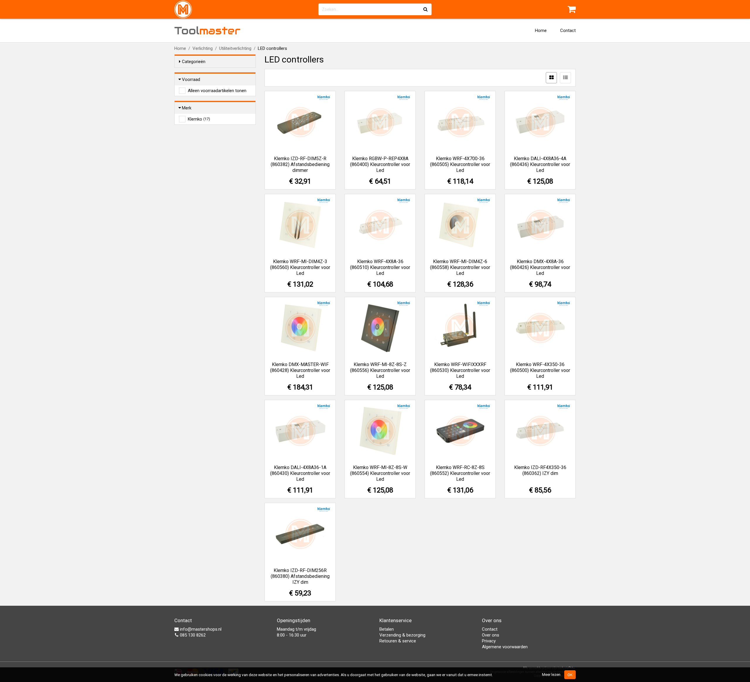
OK (569, 674)
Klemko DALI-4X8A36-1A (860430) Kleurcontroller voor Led (300, 473)
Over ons (490, 635)
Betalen (386, 629)
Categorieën (193, 61)
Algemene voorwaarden (505, 646)
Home (541, 30)
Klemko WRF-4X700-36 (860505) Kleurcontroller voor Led (460, 164)
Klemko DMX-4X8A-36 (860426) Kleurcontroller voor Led (540, 267)
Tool (207, 30)
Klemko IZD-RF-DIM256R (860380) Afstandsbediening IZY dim (300, 576)
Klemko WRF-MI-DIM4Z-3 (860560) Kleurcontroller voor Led (300, 267)
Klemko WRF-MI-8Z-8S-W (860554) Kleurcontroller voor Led (380, 473)
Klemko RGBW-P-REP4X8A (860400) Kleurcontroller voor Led (380, 164)
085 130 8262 (192, 635)
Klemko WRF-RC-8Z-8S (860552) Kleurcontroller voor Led (460, 473)
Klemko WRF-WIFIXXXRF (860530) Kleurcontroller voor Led (460, 370)
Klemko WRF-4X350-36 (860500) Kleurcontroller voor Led (540, 370)
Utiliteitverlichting (235, 48)
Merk (186, 108)
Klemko (199, 119)
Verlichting (202, 48)
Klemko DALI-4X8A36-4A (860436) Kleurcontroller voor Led (540, 164)
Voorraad (191, 79)
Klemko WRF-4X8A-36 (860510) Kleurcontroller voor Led (380, 267)
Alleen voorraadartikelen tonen (217, 90)
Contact (568, 30)
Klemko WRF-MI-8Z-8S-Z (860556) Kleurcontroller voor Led (380, 370)
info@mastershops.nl (200, 629)
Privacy (489, 641)
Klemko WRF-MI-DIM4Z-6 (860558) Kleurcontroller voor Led (460, 267)
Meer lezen (551, 674)
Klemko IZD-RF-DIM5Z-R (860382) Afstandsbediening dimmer (300, 164)
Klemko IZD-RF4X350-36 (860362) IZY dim (540, 470)
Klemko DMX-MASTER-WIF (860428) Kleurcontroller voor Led (300, 370)
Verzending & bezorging (402, 635)
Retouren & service (397, 641)
